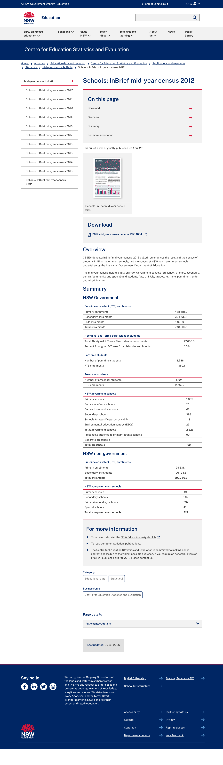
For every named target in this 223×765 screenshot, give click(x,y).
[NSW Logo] (29, 17)
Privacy (170, 719)
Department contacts (137, 735)
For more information (100, 135)
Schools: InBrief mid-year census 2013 (49, 171)
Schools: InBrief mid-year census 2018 (49, 126)
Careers (129, 719)
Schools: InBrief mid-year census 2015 (49, 153)
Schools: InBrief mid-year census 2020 (49, 108)
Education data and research (67, 63)
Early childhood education (33, 33)
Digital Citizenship (141, 678)
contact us (146, 557)
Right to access (175, 727)
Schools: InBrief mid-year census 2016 (49, 144)
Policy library (189, 33)
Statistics (31, 67)
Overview (93, 117)
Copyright (130, 727)
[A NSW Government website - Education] (46, 4)
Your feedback (174, 735)
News (171, 31)
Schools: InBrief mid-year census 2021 (49, 99)
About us (153, 33)
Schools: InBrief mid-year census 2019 (49, 117)
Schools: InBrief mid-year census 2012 (46, 182)
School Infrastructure (141, 686)
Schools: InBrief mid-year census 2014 (49, 162)
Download (94, 108)
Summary (94, 126)
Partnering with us (177, 712)
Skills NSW (83, 33)
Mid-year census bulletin (57, 67)
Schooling (64, 31)
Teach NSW (103, 33)
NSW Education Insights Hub (140, 537)
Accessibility (132, 712)
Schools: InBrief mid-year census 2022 (49, 90)
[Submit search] (195, 17)
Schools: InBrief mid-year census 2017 (49, 135)
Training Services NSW (183, 678)
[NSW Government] (28, 731)
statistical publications (126, 543)
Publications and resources (168, 63)
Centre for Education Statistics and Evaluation (76, 49)
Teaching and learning (128, 33)
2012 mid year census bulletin (119, 234)
